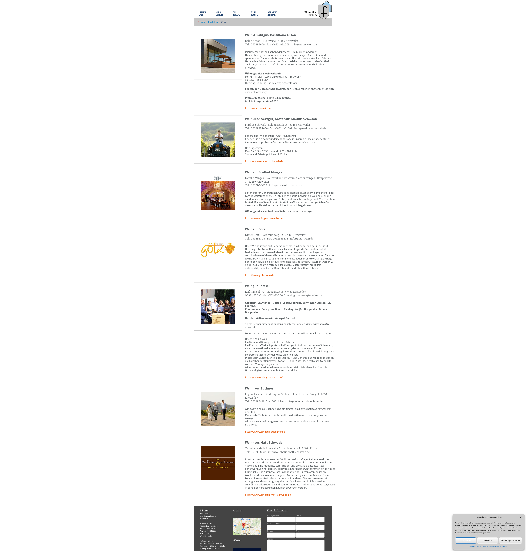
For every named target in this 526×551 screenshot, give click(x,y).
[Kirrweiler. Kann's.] (318, 9)
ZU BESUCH (236, 13)
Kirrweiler (208, 536)
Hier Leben (213, 22)
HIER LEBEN (219, 13)
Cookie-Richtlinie (475, 546)
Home (202, 22)
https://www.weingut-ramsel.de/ (264, 377)
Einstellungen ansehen (510, 540)
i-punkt (207, 533)
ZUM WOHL (254, 13)
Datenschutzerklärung (491, 546)
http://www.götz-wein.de (259, 275)
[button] (520, 517)
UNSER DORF (202, 13)
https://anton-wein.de (258, 108)
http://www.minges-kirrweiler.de (263, 218)
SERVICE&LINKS (272, 13)
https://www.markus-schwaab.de (264, 161)
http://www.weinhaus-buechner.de (265, 431)
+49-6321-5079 (209, 528)
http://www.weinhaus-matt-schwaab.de (268, 494)
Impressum (504, 546)
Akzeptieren (465, 540)
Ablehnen (488, 540)
